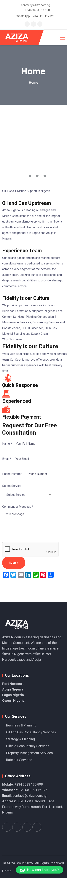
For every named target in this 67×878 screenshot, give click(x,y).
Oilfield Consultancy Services (27, 746)
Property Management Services (29, 753)
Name (7, 443)
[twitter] (27, 24)
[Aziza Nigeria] (19, 37)
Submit (13, 562)
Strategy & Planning (20, 739)
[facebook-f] (33, 24)
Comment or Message (17, 506)
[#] (6, 827)
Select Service (11, 486)
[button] (39, 870)
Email (6, 459)
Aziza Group (16, 863)
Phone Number (13, 474)
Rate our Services (19, 760)
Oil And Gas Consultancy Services (31, 732)
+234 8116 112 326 (33, 790)
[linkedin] (40, 24)
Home (6, 871)
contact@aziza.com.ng (29, 795)
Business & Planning (21, 725)
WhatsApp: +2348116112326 (35, 16)
